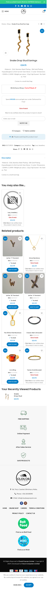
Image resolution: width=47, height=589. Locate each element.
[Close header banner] (44, 2)
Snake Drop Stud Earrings (18, 396)
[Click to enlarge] (5, 52)
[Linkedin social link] (28, 6)
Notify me (23, 123)
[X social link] (18, 6)
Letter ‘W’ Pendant (12, 295)
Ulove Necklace (34, 258)
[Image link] (23, 477)
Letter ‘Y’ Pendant (12, 258)
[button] (12, 270)
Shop (8, 24)
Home (4, 24)
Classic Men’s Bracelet (34, 333)
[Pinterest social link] (25, 6)
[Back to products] (41, 24)
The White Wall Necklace (12, 333)
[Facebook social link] (15, 6)
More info (17, 585)
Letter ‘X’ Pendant (34, 295)
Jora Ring (12, 370)
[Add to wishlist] (20, 193)
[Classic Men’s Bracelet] (34, 320)
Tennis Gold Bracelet (34, 370)
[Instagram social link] (25, 503)
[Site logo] (23, 11)
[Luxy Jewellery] (12, 200)
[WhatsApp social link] (31, 6)
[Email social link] (21, 6)
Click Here (6, 223)
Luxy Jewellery (26, 145)
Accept (28, 585)
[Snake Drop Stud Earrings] (7, 396)
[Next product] (44, 24)
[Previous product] (38, 24)
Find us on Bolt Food (23, 532)
